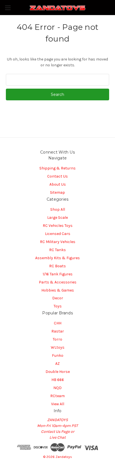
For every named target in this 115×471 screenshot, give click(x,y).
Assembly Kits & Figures (57, 258)
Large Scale (57, 217)
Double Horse (57, 371)
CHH (57, 323)
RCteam (57, 396)
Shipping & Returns (57, 168)
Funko (57, 355)
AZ (57, 363)
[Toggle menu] (7, 7)
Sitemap (57, 192)
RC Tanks (57, 249)
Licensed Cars (57, 233)
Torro (57, 339)
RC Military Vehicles (57, 241)
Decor (57, 298)
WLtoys (57, 347)
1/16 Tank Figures (58, 274)
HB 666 (57, 379)
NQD (57, 387)
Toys (58, 306)
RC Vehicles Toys (58, 225)
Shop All (57, 209)
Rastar (57, 331)
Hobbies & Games (57, 290)
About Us (57, 184)
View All (57, 404)
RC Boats (57, 266)
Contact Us (57, 176)
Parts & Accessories (57, 282)
